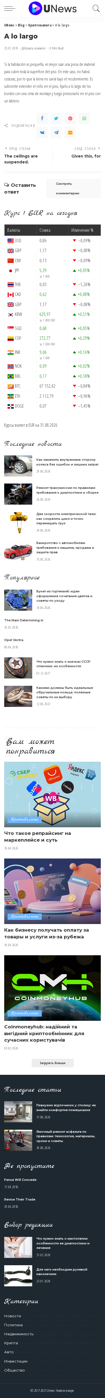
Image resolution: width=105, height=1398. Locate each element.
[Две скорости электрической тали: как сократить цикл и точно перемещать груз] (18, 522)
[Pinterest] (70, 118)
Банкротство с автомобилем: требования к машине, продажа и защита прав (65, 547)
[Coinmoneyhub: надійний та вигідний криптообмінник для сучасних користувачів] (52, 988)
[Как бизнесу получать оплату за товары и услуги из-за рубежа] (52, 891)
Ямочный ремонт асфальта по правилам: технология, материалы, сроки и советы (65, 1136)
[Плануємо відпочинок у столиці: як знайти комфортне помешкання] (18, 1111)
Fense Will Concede (20, 1180)
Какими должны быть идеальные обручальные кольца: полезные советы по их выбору (64, 692)
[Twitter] (56, 118)
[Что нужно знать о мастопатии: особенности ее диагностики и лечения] (18, 1247)
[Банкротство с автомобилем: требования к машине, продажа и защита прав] (18, 551)
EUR (31, 425)
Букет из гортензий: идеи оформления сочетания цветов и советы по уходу (64, 596)
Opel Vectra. (14, 640)
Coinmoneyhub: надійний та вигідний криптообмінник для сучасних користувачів (44, 1033)
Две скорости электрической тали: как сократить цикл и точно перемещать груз (66, 518)
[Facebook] (42, 118)
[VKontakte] (42, 132)
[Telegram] (56, 132)
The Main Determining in (23, 620)
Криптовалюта (24, 819)
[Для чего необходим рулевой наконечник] (18, 1275)
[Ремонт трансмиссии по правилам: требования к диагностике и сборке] (18, 494)
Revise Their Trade (19, 1199)
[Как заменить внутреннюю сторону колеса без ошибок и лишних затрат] (18, 466)
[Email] (70, 132)
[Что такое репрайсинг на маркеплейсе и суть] (52, 794)
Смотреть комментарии (67, 188)
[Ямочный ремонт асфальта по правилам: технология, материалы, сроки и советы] (18, 1140)
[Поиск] (95, 8)
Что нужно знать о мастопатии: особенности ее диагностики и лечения (63, 1243)
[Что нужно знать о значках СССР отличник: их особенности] (18, 667)
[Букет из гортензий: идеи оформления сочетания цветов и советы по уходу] (18, 600)
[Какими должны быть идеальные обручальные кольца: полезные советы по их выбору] (18, 696)
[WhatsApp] (84, 118)
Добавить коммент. (34, 48)
